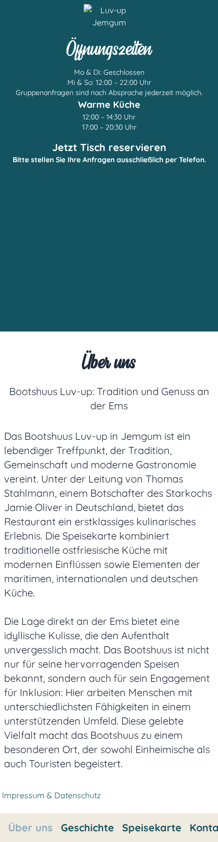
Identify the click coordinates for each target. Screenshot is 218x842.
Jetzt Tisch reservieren (109, 147)
